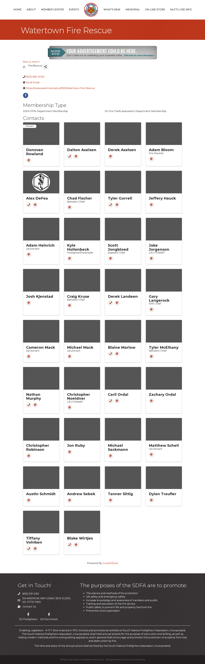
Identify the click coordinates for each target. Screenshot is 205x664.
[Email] (28, 160)
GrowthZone (110, 563)
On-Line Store (155, 9)
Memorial (132, 9)
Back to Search (31, 61)
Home (17, 9)
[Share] (45, 66)
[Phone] (69, 156)
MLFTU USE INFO (181, 9)
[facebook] (25, 95)
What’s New (112, 9)
